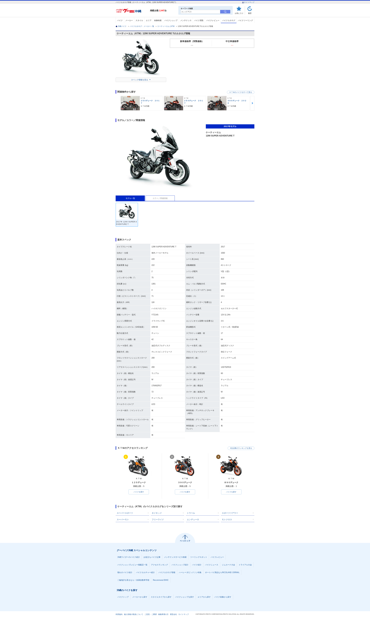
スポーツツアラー (230, 513)
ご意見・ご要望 (151, 614)
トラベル (191, 513)
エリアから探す (204, 597)
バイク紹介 (196, 565)
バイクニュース (211, 565)
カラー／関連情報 (160, 198)
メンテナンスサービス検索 (175, 557)
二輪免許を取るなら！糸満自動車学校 (133, 580)
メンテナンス (186, 20)
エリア (148, 20)
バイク (120, 20)
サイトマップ (249, 2)
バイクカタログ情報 (166, 572)
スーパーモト (123, 519)
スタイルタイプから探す (161, 597)
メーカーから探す (139, 597)
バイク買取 (199, 20)
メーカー (129, 20)
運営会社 (173, 614)
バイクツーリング (245, 20)
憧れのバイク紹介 (124, 572)
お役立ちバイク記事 (152, 557)
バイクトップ (123, 597)
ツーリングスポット (198, 557)
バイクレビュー (212, 20)
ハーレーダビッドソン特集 (190, 572)
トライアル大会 (245, 565)
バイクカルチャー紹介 (145, 572)
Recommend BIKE (161, 580)
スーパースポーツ (125, 513)
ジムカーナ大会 (228, 565)
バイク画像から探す (222, 597)
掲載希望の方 (163, 614)
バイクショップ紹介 (180, 565)
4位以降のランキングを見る (241, 448)
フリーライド (158, 519)
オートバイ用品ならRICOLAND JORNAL (222, 572)
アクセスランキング (159, 565)
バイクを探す (139, 492)
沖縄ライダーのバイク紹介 (128, 557)
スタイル (139, 20)
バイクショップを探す (184, 597)
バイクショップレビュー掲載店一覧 (132, 565)
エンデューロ (193, 519)
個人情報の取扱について (133, 614)
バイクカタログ (228, 20)
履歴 (249, 13)
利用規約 (119, 614)
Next (252, 103)
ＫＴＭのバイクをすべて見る (240, 92)
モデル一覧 (130, 198)
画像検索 (158, 20)
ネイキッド (157, 513)
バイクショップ (170, 20)
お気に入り (239, 13)
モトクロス (227, 519)
